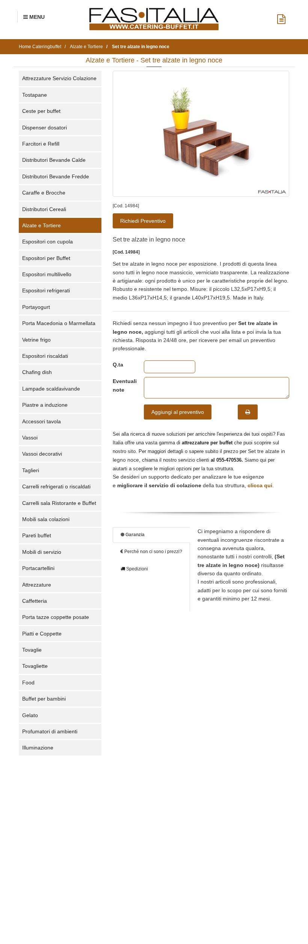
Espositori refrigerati (46, 290)
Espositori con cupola (47, 242)
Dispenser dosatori (44, 128)
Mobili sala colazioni (45, 519)
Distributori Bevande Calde (54, 160)
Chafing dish (37, 372)
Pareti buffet (36, 535)
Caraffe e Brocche (43, 193)
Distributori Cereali (44, 209)
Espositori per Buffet (46, 258)
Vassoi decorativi (42, 454)
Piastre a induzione (45, 405)
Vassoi (30, 438)
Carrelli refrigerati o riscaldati (56, 486)
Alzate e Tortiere (41, 225)
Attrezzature (36, 585)
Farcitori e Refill (40, 144)
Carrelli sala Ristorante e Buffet (59, 503)
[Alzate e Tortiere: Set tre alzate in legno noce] (201, 134)
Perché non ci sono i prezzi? (152, 551)
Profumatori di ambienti (49, 731)
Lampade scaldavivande (51, 389)
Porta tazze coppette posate (55, 617)
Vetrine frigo (36, 340)
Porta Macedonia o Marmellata (58, 323)
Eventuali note (123, 385)
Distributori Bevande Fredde (55, 176)
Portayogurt (36, 307)
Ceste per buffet (41, 111)
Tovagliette (35, 666)
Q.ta (118, 365)
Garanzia (134, 534)
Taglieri (30, 470)
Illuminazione (37, 748)
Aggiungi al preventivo (177, 412)
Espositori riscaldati (45, 356)
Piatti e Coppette (42, 634)
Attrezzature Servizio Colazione (59, 78)
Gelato (30, 715)
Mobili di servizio (41, 552)
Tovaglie (32, 650)
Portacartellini (38, 568)
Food (28, 682)
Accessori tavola (41, 421)
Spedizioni (136, 569)
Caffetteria (34, 601)
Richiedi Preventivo (143, 221)
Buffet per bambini (44, 699)
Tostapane (34, 95)
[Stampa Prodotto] (248, 412)
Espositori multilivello (46, 274)
